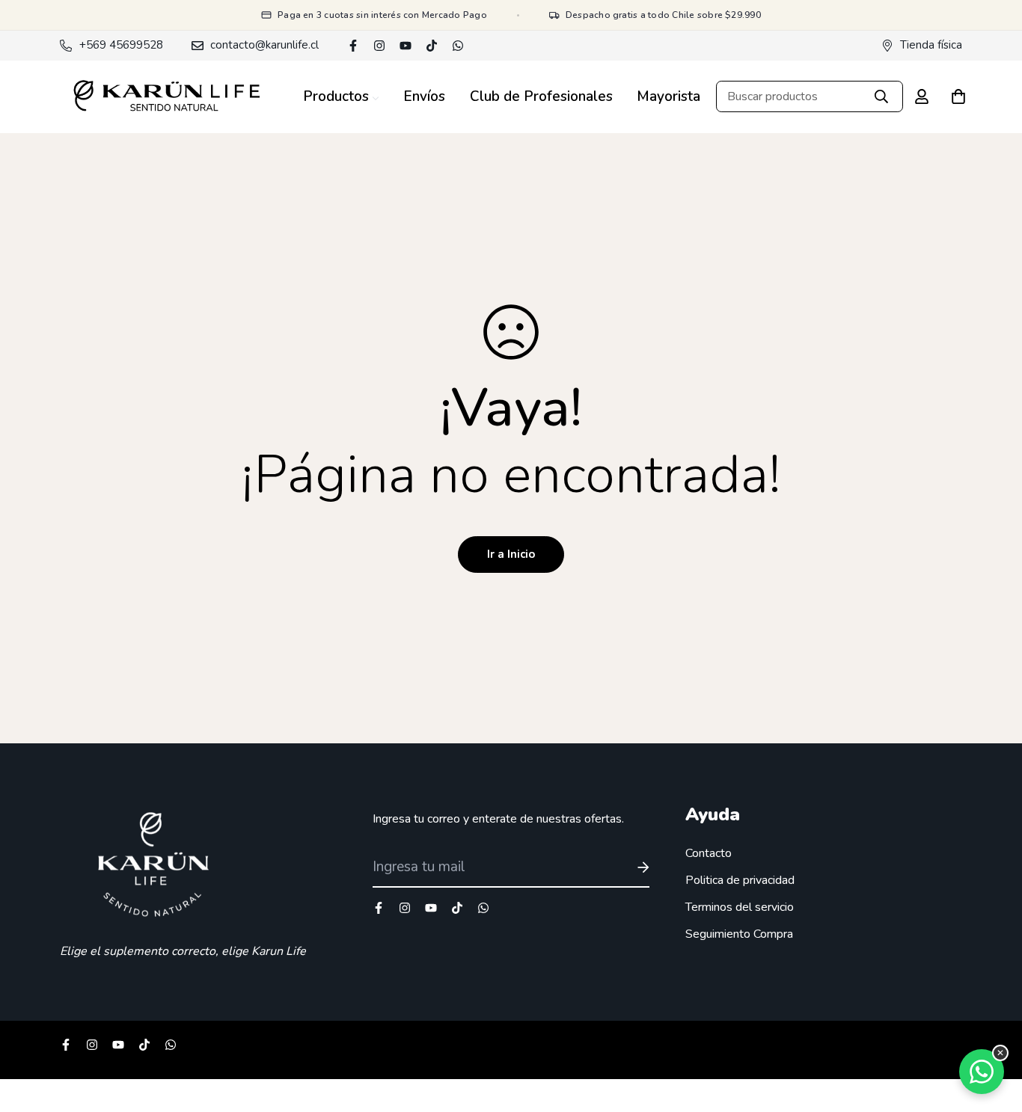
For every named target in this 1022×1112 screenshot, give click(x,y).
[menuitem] (341, 96)
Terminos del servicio (739, 907)
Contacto (708, 853)
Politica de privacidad (740, 880)
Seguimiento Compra (739, 934)
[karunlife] (166, 97)
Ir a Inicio (511, 554)
